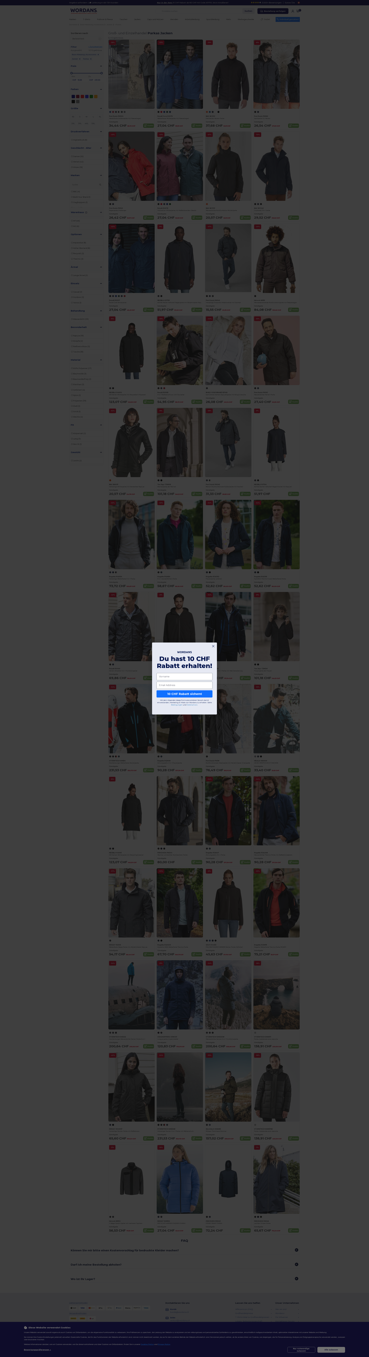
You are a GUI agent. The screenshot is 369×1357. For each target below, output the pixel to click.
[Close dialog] (213, 646)
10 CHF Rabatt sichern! (184, 694)
